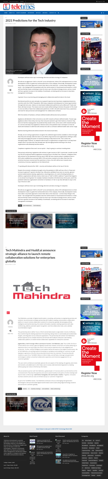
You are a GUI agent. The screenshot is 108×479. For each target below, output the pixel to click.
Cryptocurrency (86, 450)
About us (11, 12)
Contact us (52, 12)
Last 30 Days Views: (9, 468)
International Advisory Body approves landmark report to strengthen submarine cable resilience (66, 221)
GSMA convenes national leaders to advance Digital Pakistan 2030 (16, 220)
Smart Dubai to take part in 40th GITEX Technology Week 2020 (54, 429)
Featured (84, 460)
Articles (38, 12)
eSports (90, 458)
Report (84, 470)
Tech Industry (36, 205)
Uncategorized (86, 475)
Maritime (87, 468)
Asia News (90, 443)
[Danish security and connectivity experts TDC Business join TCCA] (32, 457)
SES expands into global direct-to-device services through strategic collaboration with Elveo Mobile (44, 448)
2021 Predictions (27, 205)
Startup (101, 470)
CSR (93, 450)
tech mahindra (45, 388)
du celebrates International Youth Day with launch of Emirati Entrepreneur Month (71, 462)
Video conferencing (55, 388)
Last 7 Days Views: (9, 465)
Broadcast (84, 448)
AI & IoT (98, 440)
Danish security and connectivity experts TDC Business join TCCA (45, 453)
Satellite (22, 1)
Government (93, 463)
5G (82, 440)
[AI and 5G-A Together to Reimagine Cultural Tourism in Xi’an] (58, 455)
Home (5, 12)
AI (93, 440)
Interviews (5, 1)
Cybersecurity (99, 450)
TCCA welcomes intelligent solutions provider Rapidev (41, 219)
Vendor (93, 475)
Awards (96, 443)
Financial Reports (93, 460)
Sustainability (85, 473)
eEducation (90, 455)
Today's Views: (8, 462)
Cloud (97, 448)
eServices (84, 458)
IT (25, 1)
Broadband (85, 445)
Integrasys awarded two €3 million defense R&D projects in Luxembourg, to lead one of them (45, 441)
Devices (101, 453)
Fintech (101, 460)
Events (96, 458)
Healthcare (85, 465)
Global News (85, 463)
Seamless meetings (35, 388)
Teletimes (10, 86)
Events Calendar (21, 12)
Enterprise (98, 455)
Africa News (88, 440)
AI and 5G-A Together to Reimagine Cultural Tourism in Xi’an (70, 455)
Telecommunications (14, 1)
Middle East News (96, 468)
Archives (45, 12)
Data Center (94, 453)
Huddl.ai (25, 388)
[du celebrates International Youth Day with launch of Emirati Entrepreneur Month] (58, 461)
